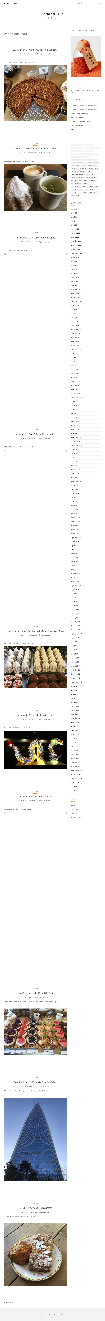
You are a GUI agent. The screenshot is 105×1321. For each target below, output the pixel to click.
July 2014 (74, 786)
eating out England (78, 160)
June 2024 (74, 313)
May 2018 (74, 602)
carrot (73, 154)
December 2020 (76, 478)
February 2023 (75, 377)
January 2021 (75, 473)
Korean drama (81, 166)
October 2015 (75, 726)
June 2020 (74, 502)
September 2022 (76, 397)
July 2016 (74, 690)
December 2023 (76, 337)
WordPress (64, 1315)
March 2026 (75, 229)
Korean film (92, 166)
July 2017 (74, 642)
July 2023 (74, 357)
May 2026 (74, 221)
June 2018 (74, 598)
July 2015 (74, 738)
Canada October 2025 (86, 151)
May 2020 (74, 506)
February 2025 (75, 281)
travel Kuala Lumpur (90, 186)
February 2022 (75, 425)
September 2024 (76, 301)
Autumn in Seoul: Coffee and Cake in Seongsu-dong (35, 630)
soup (73, 177)
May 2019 (74, 554)
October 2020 (75, 486)
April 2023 (74, 369)
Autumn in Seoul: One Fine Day (35, 796)
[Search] (99, 3)
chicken (81, 154)
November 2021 (76, 437)
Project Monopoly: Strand (79, 114)
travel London (76, 189)
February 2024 (75, 329)
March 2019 (75, 562)
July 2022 (74, 405)
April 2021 (74, 461)
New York (74, 171)
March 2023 (75, 373)
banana (80, 145)
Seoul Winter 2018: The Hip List (35, 993)
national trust (93, 169)
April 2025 (74, 273)
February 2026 (75, 233)
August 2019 (75, 542)
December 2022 (76, 385)
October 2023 (75, 345)
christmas (84, 157)
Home (6, 3)
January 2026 (75, 237)
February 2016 (75, 710)
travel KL (87, 183)
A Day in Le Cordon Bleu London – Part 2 (84, 106)
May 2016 (74, 698)
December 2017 (76, 622)
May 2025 (74, 269)
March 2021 (75, 465)
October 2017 (75, 630)
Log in (73, 805)
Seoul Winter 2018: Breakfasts (35, 1207)
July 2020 (74, 498)
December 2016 (76, 670)
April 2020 (74, 510)
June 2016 (74, 694)
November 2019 (76, 530)
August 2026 (75, 209)
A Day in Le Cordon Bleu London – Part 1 (84, 110)
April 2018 (74, 606)
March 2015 (75, 754)
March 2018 (75, 610)
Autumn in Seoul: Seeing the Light (35, 715)
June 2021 (74, 457)
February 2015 (75, 758)
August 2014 (75, 782)
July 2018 (74, 594)
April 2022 (74, 417)
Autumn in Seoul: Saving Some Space (35, 237)
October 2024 (75, 297)
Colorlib (51, 1315)
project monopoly (77, 174)
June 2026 (74, 217)
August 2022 (75, 401)
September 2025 (76, 253)
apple (73, 145)
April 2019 (74, 558)
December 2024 (76, 289)
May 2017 (74, 650)
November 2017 (76, 626)
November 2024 (76, 293)
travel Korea (76, 186)
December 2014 (76, 766)
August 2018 (75, 590)
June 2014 (74, 790)
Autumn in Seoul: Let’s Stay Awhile (35, 434)
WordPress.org (76, 817)
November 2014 (76, 770)
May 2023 (74, 365)
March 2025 (75, 277)
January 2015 (75, 762)
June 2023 (74, 361)
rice (87, 174)
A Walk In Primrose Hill (78, 126)
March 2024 (75, 325)
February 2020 (75, 518)
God (72, 166)
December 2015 (76, 718)
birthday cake (76, 148)
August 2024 (75, 305)
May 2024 (74, 317)
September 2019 (76, 538)
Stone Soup (74, 130)
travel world (87, 192)
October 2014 (75, 774)
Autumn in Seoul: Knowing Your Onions (35, 148)
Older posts (9, 1302)
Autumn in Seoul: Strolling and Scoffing (35, 49)
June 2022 (74, 409)
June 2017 (74, 646)
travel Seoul (76, 192)
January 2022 (75, 429)
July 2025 (74, 261)
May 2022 (74, 413)
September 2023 (76, 349)
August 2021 (75, 449)
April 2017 (74, 654)
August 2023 (75, 353)
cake (97, 148)
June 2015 (74, 742)
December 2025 (76, 241)
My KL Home (82, 169)
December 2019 (76, 526)
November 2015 (76, 722)
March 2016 (75, 706)
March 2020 (75, 514)
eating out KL (92, 160)
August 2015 (75, 734)
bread (85, 148)
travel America (92, 177)
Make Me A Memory (77, 118)
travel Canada (76, 180)
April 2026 (74, 225)
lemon (73, 169)
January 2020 (75, 522)
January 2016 (75, 714)
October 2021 (75, 441)
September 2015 (76, 730)
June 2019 (74, 550)
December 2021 (76, 433)
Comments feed (76, 813)
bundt (92, 148)
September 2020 (76, 490)
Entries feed (75, 809)
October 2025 (75, 249)
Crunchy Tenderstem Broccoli (81, 122)
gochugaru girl (45, 54)
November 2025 (76, 245)
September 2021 (76, 445)
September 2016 (76, 682)
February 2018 (75, 614)
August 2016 (75, 686)
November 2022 (76, 389)
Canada (74, 151)
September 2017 (76, 634)
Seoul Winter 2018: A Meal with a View (35, 1082)
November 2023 (76, 341)
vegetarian (75, 195)
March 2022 (75, 421)
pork (89, 171)
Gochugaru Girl (52, 14)
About (14, 3)
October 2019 (75, 534)
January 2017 (75, 666)
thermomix (80, 177)
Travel (35, 45)
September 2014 (76, 778)
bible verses (89, 145)
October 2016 (75, 678)
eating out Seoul (93, 163)
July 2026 (74, 213)
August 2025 (75, 257)
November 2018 (76, 578)
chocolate (75, 157)
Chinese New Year (92, 154)
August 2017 (75, 638)
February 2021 (75, 469)
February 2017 (75, 662)
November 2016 (76, 674)
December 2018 (76, 574)
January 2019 (75, 570)
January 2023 (75, 381)
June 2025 (74, 265)
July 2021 (74, 453)
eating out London (78, 163)
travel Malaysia (89, 189)
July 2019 (74, 546)
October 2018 (75, 582)
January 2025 (75, 285)
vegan (96, 192)
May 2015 (74, 746)
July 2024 (74, 309)
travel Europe (76, 183)
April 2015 (74, 750)
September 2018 (76, 586)
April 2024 (74, 321)
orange (83, 171)
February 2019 (75, 566)
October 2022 (75, 393)
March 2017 (75, 658)
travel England (89, 180)
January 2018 (75, 618)
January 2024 (75, 333)
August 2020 (75, 494)
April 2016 (74, 702)
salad (93, 174)
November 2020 (76, 482)
